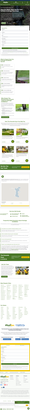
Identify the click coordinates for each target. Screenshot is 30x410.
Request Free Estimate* (15, 48)
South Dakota (20, 315)
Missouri (14, 308)
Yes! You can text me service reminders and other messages (9, 365)
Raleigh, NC (20, 293)
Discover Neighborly (7, 339)
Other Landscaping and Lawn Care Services (15, 214)
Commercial (22, 26)
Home (2, 372)
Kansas (8, 311)
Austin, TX (2, 289)
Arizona (2, 308)
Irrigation (3, 153)
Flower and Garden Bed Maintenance (22, 153)
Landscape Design (15, 216)
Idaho (1, 318)
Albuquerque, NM (3, 286)
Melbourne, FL (15, 292)
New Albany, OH (21, 286)
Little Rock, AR (15, 290)
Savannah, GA (26, 286)
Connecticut (2, 314)
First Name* (3, 29)
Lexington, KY (14, 289)
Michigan (8, 317)
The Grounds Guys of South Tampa (14, 372)
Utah (25, 307)
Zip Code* (2, 360)
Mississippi (14, 307)
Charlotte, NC (3, 293)
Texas (19, 318)
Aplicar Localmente (18, 384)
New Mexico (14, 317)
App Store (18, 339)
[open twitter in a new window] (3, 385)
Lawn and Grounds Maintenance (5, 214)
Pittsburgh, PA (20, 292)
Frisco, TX (8, 294)
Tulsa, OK (25, 292)
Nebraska (14, 311)
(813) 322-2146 (5, 379)
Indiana (8, 308)
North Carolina (21, 307)
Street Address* (4, 41)
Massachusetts (9, 315)
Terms (8, 51)
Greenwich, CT (9, 297)
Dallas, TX (8, 286)
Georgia (2, 317)
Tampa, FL (25, 290)
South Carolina (21, 314)
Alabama (2, 307)
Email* (2, 35)
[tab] (8, 26)
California (2, 311)
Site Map (25, 380)
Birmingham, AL (3, 292)
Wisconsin (25, 314)
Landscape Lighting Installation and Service (25, 216)
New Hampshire (15, 314)
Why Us (17, 377)
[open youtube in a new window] (5, 385)
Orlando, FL (20, 289)
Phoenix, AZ (20, 290)
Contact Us (17, 380)
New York (14, 318)
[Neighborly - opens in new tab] (3, 387)
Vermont (25, 308)
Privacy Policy (11, 51)
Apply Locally (18, 383)
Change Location (27, 4)
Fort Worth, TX (9, 291)
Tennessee (20, 317)
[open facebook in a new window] (1, 385)
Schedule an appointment (15, 249)
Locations (6, 372)
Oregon (20, 311)
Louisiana (8, 314)
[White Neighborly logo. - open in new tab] (2, 0)
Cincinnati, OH (3, 296)
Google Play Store (25, 339)
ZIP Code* (3, 44)
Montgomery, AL (15, 296)
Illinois (7, 307)
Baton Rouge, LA (3, 290)
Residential (8, 26)
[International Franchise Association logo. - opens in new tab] (2, 387)
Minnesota (8, 318)
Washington (26, 311)
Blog (24, 377)
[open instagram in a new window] (6, 385)
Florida (2, 315)
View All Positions (4, 276)
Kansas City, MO (15, 286)
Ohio (19, 308)
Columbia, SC (3, 299)
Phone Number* (4, 38)
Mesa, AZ (14, 293)
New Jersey (14, 315)
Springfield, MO (26, 289)
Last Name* (3, 32)
